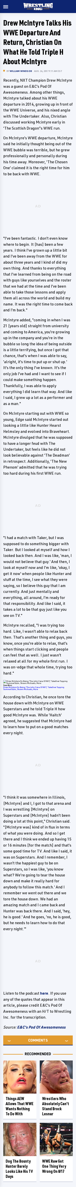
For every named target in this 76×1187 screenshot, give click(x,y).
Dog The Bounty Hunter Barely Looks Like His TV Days (19, 1169)
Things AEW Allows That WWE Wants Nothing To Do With (19, 1106)
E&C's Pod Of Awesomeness (41, 1027)
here (44, 993)
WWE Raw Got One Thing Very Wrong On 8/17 (54, 1166)
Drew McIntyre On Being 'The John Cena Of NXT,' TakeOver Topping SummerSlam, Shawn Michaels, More (33, 688)
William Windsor (21, 71)
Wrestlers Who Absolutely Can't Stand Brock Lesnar (55, 1106)
